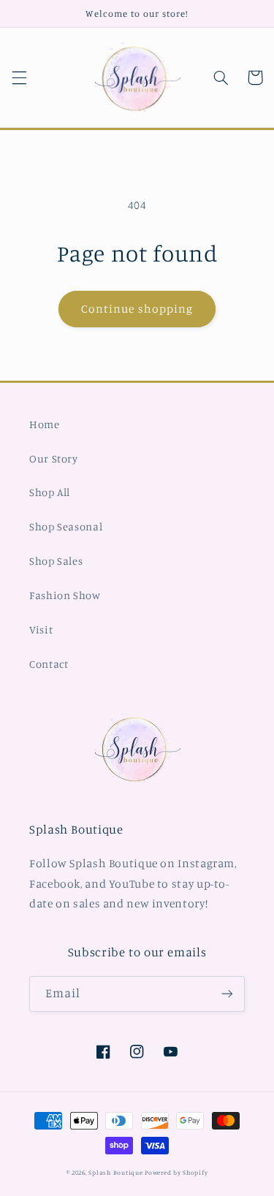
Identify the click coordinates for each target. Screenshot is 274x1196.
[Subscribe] (227, 994)
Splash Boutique (116, 1172)
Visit (41, 629)
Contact (48, 664)
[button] (19, 77)
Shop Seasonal (65, 526)
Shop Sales (56, 561)
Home (44, 424)
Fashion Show (65, 595)
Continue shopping (137, 309)
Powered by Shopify (176, 1172)
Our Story (53, 458)
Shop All (49, 492)
